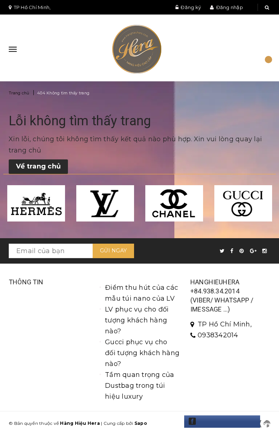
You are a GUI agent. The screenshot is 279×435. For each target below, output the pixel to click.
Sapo (140, 423)
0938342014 (218, 335)
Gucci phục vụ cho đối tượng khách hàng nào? (142, 353)
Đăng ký (191, 7)
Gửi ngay (113, 250)
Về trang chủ (38, 166)
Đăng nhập (229, 7)
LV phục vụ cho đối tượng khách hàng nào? (137, 320)
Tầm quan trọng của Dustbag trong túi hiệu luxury (139, 386)
